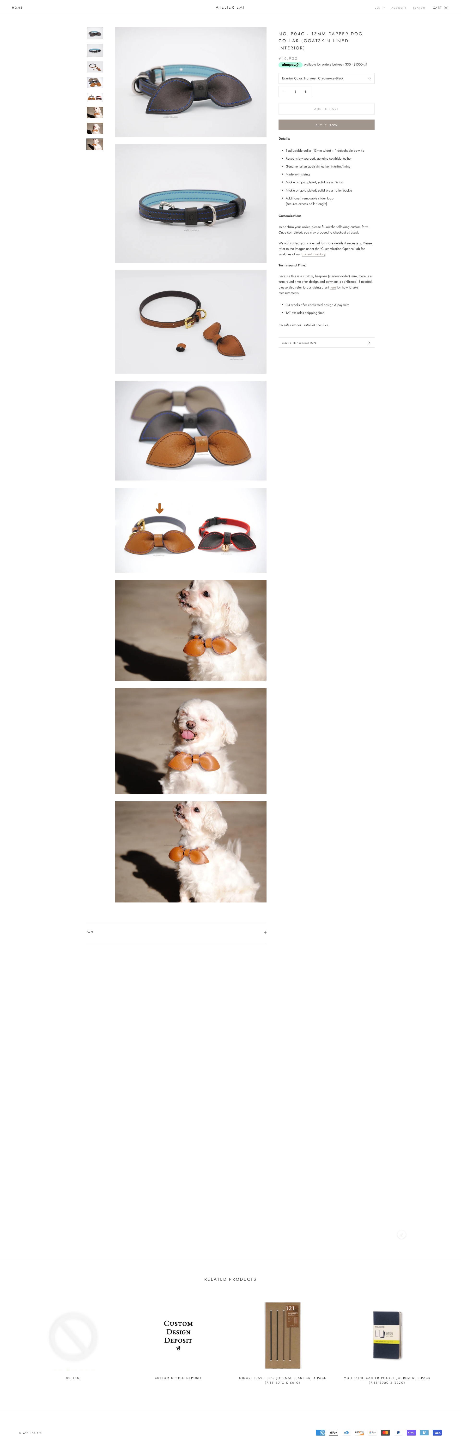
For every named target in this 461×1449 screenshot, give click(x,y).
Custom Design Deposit (178, 1378)
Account (399, 8)
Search (419, 8)
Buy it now (326, 125)
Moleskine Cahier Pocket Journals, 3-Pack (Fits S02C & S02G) (387, 1380)
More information (299, 343)
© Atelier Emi (31, 1433)
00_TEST (73, 1378)
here (333, 287)
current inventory (313, 254)
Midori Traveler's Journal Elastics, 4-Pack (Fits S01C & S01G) (283, 1380)
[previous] (15, 1340)
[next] (446, 1340)
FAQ (89, 932)
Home (17, 8)
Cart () (441, 8)
